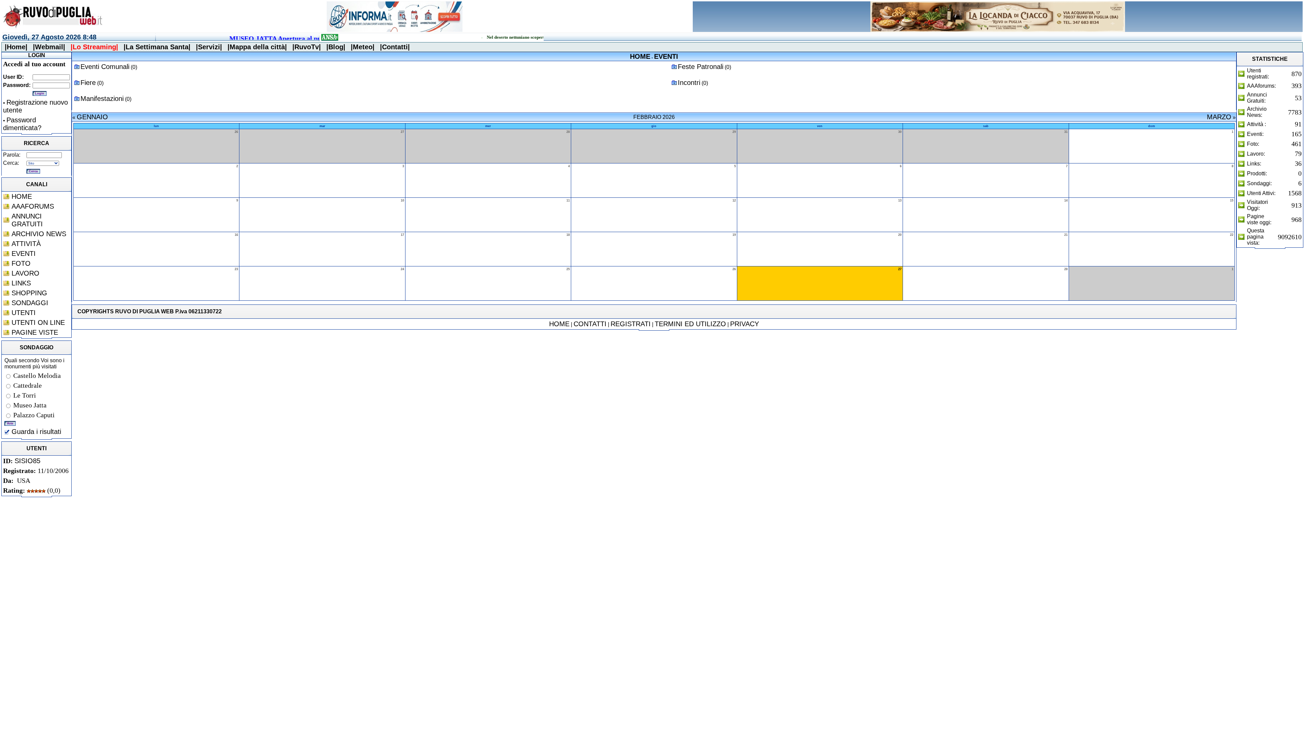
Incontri (689, 82)
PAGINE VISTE (35, 332)
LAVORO (25, 273)
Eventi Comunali (104, 66)
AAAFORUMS (33, 206)
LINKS (21, 283)
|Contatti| (395, 47)
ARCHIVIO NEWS (39, 234)
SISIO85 (27, 461)
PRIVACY (744, 324)
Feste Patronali (700, 66)
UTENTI (24, 312)
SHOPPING (29, 293)
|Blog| (335, 47)
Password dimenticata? (22, 124)
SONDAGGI (30, 303)
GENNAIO (92, 117)
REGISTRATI (631, 324)
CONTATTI (590, 324)
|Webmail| (49, 47)
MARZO (1219, 117)
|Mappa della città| (257, 47)
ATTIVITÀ (26, 243)
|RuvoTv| (306, 47)
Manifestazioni (102, 98)
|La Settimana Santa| (157, 47)
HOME (22, 196)
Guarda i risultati (35, 431)
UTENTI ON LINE (38, 322)
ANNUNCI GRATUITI (27, 220)
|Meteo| (363, 47)
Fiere (88, 82)
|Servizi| (209, 47)
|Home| (16, 47)
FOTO (21, 263)
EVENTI (24, 253)
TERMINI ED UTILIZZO (690, 324)
